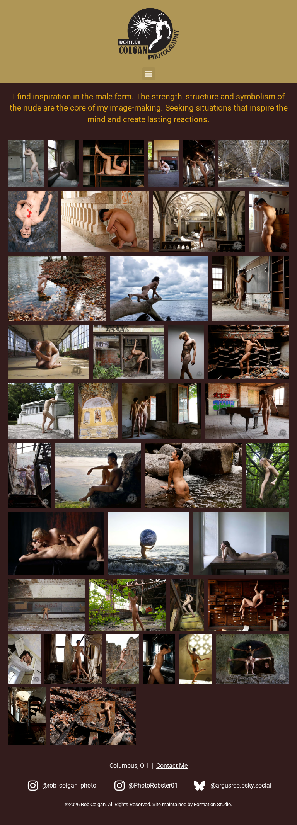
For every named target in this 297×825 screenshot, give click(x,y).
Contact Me (172, 765)
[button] (148, 73)
